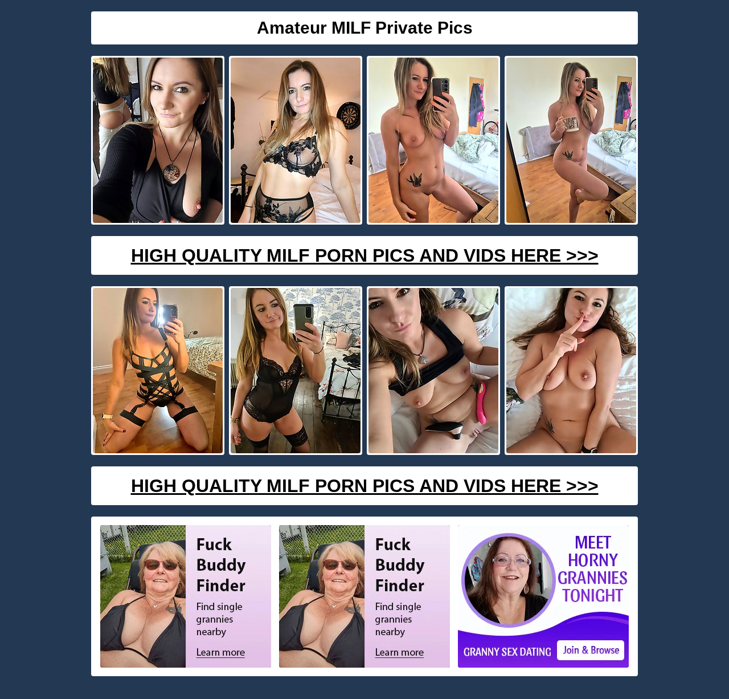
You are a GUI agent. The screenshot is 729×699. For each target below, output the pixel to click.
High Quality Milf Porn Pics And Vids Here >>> (365, 255)
